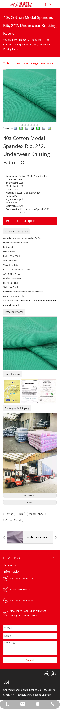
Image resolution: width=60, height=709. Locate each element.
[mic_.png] (6, 682)
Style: (9, 199)
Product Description (22, 220)
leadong (37, 694)
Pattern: (10, 196)
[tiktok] (53, 673)
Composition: (13, 209)
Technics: (11, 182)
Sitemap (46, 694)
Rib (21, 513)
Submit (30, 660)
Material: (10, 192)
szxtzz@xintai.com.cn (22, 589)
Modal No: (11, 186)
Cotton (9, 513)
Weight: (10, 205)
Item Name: (12, 176)
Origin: (9, 189)
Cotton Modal (13, 520)
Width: (9, 202)
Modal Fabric (36, 513)
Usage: (9, 179)
